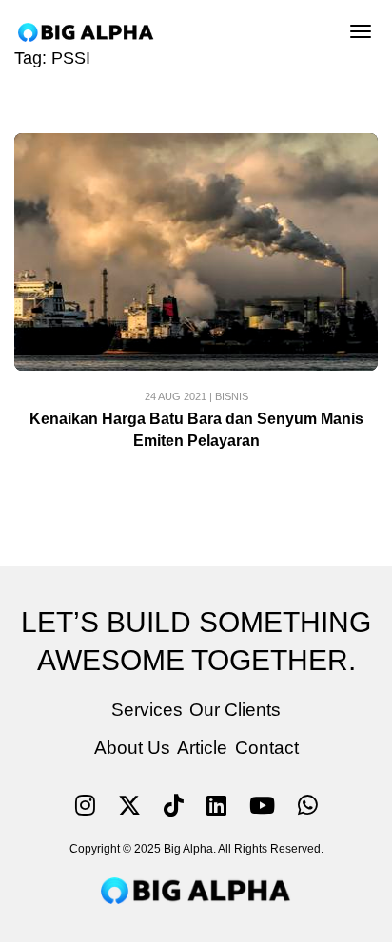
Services (147, 710)
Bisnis (231, 396)
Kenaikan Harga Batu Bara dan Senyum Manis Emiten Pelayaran (196, 430)
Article (202, 748)
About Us (132, 748)
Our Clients (235, 710)
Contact (267, 748)
